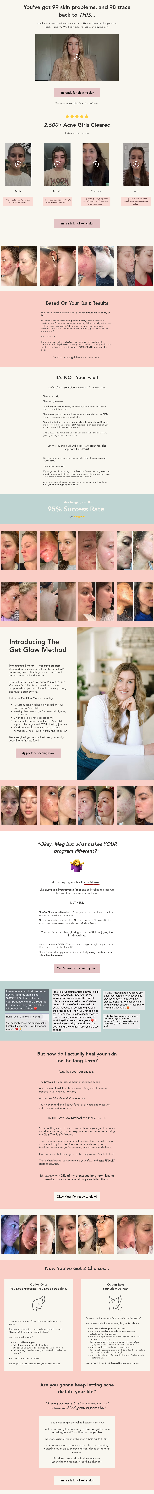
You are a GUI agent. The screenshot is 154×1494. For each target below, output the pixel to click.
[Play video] (77, 57)
